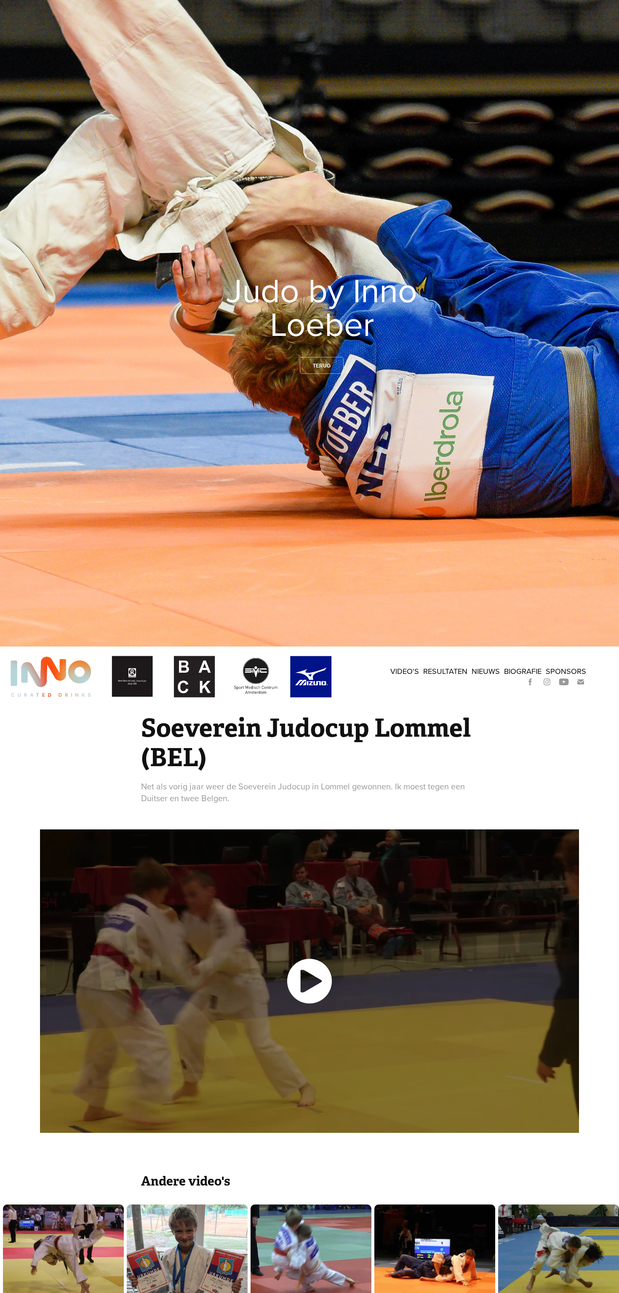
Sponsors (566, 671)
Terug (322, 366)
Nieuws (486, 671)
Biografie (523, 671)
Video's (404, 671)
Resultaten (445, 671)
